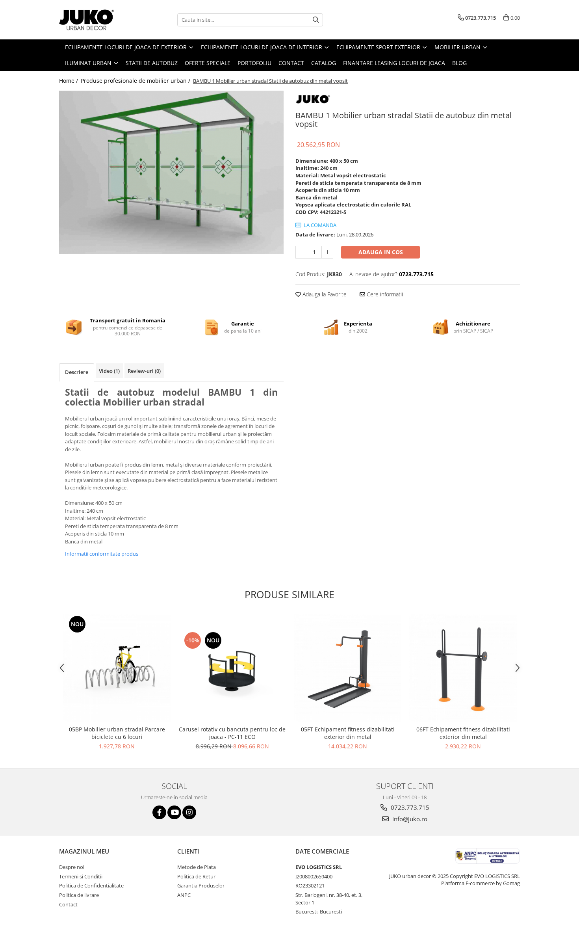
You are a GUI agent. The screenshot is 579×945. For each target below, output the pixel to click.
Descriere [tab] (76, 372)
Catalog (323, 63)
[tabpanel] (171, 172)
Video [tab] (109, 370)
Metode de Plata (196, 867)
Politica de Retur (196, 876)
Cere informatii (384, 294)
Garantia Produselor (201, 885)
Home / (69, 80)
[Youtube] (174, 812)
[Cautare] (316, 19)
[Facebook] (159, 812)
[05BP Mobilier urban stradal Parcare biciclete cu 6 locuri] (117, 668)
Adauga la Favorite (324, 294)
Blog (459, 63)
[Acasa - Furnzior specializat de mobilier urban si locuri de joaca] (98, 19)
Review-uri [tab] (144, 370)
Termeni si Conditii (80, 876)
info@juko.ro (409, 819)
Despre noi (71, 867)
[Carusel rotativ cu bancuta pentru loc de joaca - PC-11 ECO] (232, 667)
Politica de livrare (79, 894)
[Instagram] (189, 812)
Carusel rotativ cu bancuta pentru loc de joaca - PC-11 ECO (232, 732)
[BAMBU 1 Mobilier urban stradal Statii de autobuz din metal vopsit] (171, 172)
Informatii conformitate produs (101, 553)
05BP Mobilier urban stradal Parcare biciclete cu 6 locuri (117, 732)
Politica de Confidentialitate (91, 885)
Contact (291, 63)
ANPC (184, 894)
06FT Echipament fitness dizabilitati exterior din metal (463, 732)
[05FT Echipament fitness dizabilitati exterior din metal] (347, 668)
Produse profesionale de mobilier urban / (136, 80)
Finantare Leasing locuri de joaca (394, 63)
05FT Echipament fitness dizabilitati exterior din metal (348, 732)
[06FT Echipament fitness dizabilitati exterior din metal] (463, 668)
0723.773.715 (409, 807)
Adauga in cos (380, 252)
